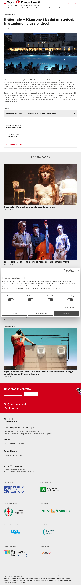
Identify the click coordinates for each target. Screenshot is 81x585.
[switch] (30, 299)
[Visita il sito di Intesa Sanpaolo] (57, 514)
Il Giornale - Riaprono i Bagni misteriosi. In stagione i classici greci (31, 113)
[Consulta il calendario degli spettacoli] (71, 2)
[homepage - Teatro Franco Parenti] (36, 3)
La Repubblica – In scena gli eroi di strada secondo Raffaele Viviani (36, 261)
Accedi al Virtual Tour (13, 127)
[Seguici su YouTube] (13, 408)
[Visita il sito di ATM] (57, 556)
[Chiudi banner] (78, 270)
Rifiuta (15, 313)
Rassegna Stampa (9, 15)
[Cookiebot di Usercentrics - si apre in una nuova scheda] (65, 270)
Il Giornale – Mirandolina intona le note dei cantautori (30, 207)
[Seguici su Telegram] (16, 408)
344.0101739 (17, 455)
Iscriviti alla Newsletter (13, 144)
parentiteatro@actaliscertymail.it (67, 575)
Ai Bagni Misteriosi (27, 8)
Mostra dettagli (69, 307)
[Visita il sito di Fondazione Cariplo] (21, 556)
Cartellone (8, 8)
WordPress (22, 582)
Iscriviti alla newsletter (13, 394)
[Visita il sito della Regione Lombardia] (57, 493)
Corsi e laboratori (60, 8)
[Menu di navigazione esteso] (5, 3)
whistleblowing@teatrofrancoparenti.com (16, 580)
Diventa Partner (11, 136)
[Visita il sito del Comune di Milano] (21, 514)
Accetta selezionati (40, 313)
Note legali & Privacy (10, 578)
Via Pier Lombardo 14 (11, 444)
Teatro (16, 8)
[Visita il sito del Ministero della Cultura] (21, 493)
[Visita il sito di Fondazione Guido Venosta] (57, 535)
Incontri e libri (47, 8)
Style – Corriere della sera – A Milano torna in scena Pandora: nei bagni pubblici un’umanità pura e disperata (38, 372)
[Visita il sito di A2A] (21, 535)
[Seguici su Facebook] (9, 408)
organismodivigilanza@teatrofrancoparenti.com (42, 580)
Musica (37, 8)
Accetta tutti (66, 313)
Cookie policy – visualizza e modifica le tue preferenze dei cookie (36, 578)
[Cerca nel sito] (67, 3)
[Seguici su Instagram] (5, 408)
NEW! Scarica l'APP (31, 394)
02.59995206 (10, 421)
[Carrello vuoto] (75, 2)
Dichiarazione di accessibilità (65, 578)
